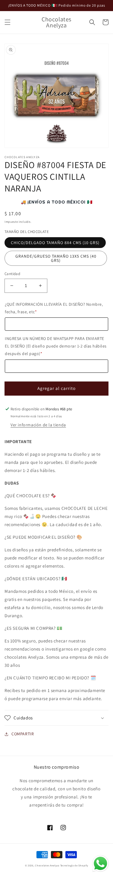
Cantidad (12, 273)
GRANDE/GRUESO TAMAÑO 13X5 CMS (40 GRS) (55, 258)
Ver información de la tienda (38, 424)
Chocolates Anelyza (47, 865)
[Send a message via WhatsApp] (100, 863)
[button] (7, 22)
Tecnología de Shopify (74, 865)
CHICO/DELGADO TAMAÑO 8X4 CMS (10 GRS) (55, 242)
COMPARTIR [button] (22, 734)
